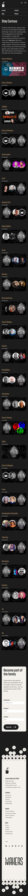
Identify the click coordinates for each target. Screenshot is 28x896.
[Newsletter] (25, 3)
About (7, 825)
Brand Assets (8, 833)
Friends (16, 10)
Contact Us (8, 795)
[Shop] (22, 3)
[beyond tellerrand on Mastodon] (12, 846)
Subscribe (8, 727)
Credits (7, 827)
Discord (7, 799)
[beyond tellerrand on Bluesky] (22, 846)
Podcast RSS (8, 803)
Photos (16, 14)
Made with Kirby (9, 781)
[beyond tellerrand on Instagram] (18, 846)
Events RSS (8, 801)
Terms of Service (9, 811)
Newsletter (8, 797)
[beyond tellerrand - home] (3, 4)
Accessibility (8, 817)
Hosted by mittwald (10, 783)
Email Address (7, 700)
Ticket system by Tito (11, 785)
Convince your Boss (10, 813)
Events (3, 10)
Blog (3, 14)
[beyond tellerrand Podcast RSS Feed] (9, 846)
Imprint (7, 829)
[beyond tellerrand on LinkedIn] (15, 846)
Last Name (6, 717)
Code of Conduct (9, 815)
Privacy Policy (9, 831)
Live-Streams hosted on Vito (12, 787)
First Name (6, 708)
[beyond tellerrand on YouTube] (6, 846)
